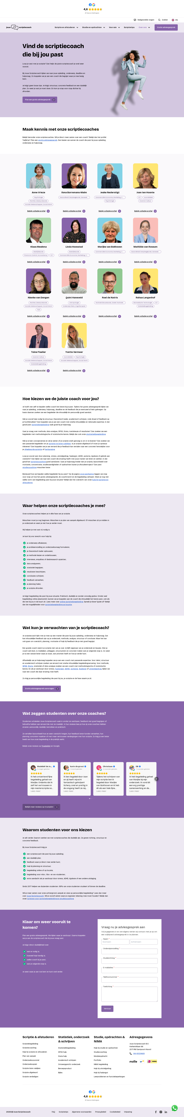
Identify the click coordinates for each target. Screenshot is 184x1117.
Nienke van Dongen (38, 297)
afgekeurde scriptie (33, 449)
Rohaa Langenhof (145, 297)
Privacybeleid (100, 1112)
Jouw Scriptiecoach (35, 896)
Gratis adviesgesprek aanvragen (39, 689)
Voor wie (113, 27)
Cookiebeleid (115, 1112)
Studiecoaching (100, 1052)
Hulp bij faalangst (101, 1073)
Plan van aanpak (29, 1056)
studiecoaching (29, 467)
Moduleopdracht (100, 1056)
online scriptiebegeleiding (71, 602)
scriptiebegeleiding (40, 425)
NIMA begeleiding (101, 1064)
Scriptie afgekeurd (30, 1072)
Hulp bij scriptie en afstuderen (35, 1052)
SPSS (25, 666)
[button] (28, 779)
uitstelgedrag (95, 669)
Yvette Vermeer (74, 352)
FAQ (53, 1112)
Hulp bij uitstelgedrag (102, 1068)
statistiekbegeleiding (96, 434)
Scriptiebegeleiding (30, 1044)
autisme (74, 669)
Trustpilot (46, 746)
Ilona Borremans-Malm (74, 192)
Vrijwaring (128, 1112)
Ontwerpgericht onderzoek (69, 1064)
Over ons (143, 27)
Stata (30, 666)
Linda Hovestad (74, 246)
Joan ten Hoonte (145, 192)
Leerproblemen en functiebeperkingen (109, 1077)
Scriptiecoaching (29, 1048)
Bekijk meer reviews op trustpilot (39, 807)
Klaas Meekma (38, 246)
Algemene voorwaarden (81, 1112)
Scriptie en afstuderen (65, 27)
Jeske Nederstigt (109, 192)
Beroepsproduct (65, 1068)
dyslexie (82, 669)
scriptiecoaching (38, 462)
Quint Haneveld (74, 297)
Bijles (60, 1073)
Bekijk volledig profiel (36, 211)
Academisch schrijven (67, 1060)
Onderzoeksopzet (30, 1064)
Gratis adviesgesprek (166, 27)
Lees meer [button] (36, 791)
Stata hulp (62, 1056)
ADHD (67, 669)
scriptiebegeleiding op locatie (58, 605)
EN (176, 20)
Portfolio (97, 1060)
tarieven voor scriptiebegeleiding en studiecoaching (50, 899)
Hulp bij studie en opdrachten (106, 1048)
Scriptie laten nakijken (31, 1068)
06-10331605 (139, 1054)
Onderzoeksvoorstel (31, 1060)
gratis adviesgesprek (47, 140)
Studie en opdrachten (92, 27)
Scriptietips (129, 27)
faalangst (59, 669)
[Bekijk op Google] (33, 767)
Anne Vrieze (38, 192)
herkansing (50, 449)
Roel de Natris (110, 297)
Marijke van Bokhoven (110, 246)
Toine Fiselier (38, 352)
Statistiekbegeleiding (67, 1048)
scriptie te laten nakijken (60, 444)
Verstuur (107, 1009)
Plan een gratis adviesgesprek (37, 100)
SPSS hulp (62, 1052)
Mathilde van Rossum (145, 246)
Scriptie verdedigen (30, 1077)
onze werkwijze (87, 474)
